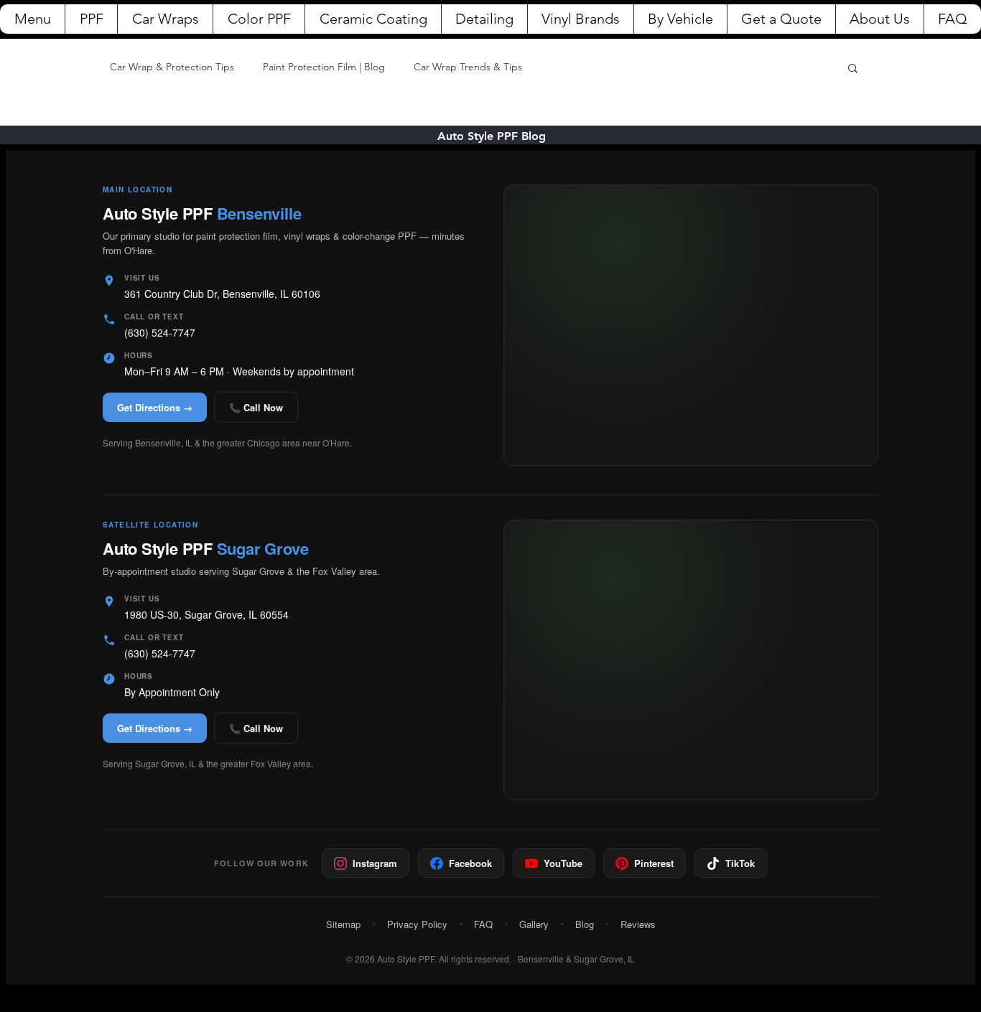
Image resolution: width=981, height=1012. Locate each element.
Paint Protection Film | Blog (324, 66)
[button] (853, 69)
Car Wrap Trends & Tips (468, 66)
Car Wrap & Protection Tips (172, 66)
